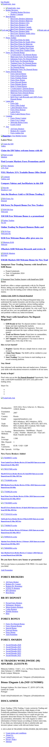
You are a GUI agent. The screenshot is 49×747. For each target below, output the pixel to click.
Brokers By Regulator (14, 586)
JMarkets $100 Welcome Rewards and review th (23, 249)
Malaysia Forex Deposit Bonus (22, 93)
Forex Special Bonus (18, 74)
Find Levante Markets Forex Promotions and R (23, 161)
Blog (7, 614)
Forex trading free (17, 133)
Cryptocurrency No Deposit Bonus (23, 55)
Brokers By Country (13, 584)
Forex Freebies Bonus (18, 78)
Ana (7, 127)
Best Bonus (10, 593)
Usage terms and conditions (16, 733)
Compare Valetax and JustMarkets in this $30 (22, 183)
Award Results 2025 (13, 647)
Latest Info (10, 101)
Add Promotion (7, 570)
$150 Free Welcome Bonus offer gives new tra (22, 238)
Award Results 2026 (13, 645)
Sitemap (9, 742)
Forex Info (14, 103)
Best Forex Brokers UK (19, 25)
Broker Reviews (12, 10)
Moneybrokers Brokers (14, 607)
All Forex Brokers (17, 129)
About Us (9, 735)
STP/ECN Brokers (13, 588)
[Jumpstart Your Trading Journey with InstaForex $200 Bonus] (24, 281)
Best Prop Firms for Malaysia (21, 44)
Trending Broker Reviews (20, 12)
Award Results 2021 (13, 655)
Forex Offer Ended (17, 105)
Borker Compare (16, 14)
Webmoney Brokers (13, 605)
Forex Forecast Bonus (18, 76)
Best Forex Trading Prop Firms (22, 48)
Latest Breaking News (18, 108)
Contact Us (10, 737)
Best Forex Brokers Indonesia (21, 19)
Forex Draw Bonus (17, 80)
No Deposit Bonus (17, 67)
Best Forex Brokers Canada (20, 27)
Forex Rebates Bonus (18, 84)
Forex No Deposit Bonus (15, 53)
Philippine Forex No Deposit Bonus (23, 69)
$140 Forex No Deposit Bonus (22, 61)
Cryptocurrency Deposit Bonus (22, 89)
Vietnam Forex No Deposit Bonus (23, 65)
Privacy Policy (11, 739)
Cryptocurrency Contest (19, 95)
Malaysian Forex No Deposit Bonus (24, 57)
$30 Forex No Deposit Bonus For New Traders (22, 205)
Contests (9, 116)
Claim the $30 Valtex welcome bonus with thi (21, 150)
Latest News (15, 112)
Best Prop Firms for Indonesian (22, 46)
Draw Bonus (10, 632)
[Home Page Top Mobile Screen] (14, 136)
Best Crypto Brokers (18, 36)
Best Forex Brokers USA (19, 23)
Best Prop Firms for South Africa (22, 42)
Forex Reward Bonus (18, 82)
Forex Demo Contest (18, 118)
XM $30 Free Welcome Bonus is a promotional (22, 216)
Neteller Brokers (12, 611)
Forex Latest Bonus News (20, 114)
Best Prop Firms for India (19, 40)
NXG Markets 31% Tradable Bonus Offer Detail (23, 172)
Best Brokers (10, 17)
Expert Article (15, 125)
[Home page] (13, 8)
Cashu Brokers (11, 609)
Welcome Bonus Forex (19, 122)
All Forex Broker (12, 582)
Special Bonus (11, 628)
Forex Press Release (18, 110)
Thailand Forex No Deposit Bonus (23, 63)
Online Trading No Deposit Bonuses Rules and (22, 227)
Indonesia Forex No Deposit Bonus (23, 59)
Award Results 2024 (13, 649)
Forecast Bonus (11, 630)
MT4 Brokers (11, 590)
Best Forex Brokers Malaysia (21, 21)
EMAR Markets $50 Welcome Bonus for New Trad (24, 260)
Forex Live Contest (17, 120)
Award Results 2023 (13, 651)
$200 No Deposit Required (22, 296)
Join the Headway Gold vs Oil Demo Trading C (23, 194)
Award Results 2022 (13, 653)
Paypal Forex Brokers (14, 603)
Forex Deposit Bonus (14, 72)
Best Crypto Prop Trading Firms (22, 50)
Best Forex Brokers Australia (21, 29)
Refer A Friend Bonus (18, 86)
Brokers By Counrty (18, 131)
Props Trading (11, 38)
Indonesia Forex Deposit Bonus (22, 91)
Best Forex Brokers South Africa (22, 33)
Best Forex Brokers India (19, 31)
